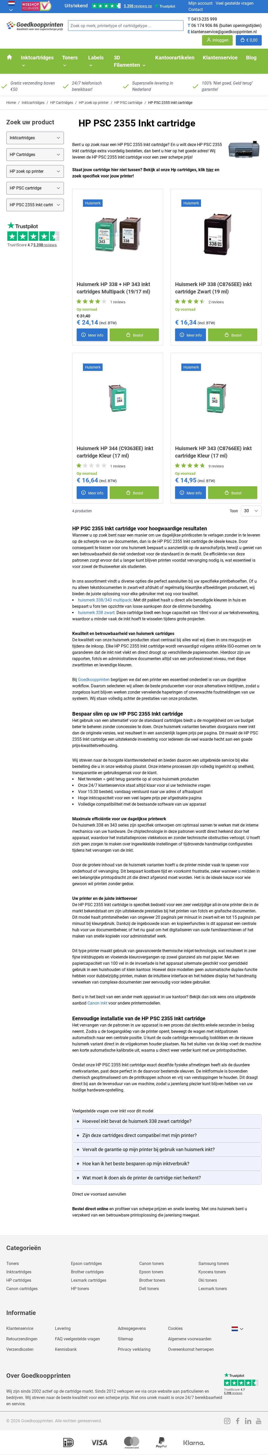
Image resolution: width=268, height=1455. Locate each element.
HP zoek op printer (94, 103)
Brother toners (152, 1280)
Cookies (175, 1328)
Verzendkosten (20, 1349)
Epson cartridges (86, 1263)
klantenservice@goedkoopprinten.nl (224, 31)
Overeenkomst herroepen (191, 1349)
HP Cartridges (61, 103)
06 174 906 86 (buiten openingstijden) (226, 25)
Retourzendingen (21, 1338)
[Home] (9, 57)
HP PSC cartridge (128, 103)
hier (210, 169)
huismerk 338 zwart (96, 612)
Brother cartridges (87, 1271)
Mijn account (200, 3)
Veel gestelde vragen (235, 3)
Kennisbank (66, 1349)
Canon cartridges (22, 1288)
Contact (195, 9)
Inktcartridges (33, 103)
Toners (12, 1263)
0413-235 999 (204, 19)
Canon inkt (97, 1003)
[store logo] (35, 25)
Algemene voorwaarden (189, 1338)
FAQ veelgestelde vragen (77, 1338)
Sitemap (125, 1338)
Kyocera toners (212, 1271)
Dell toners (149, 1288)
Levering (63, 1328)
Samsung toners (213, 1263)
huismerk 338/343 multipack (104, 600)
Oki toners (207, 1280)
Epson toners (151, 1271)
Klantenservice (19, 1328)
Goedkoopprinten (94, 679)
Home (11, 103)
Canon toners (151, 1263)
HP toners (80, 1288)
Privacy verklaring (134, 1349)
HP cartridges (18, 1280)
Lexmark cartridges (88, 1280)
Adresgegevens (132, 1328)
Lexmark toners (212, 1288)
